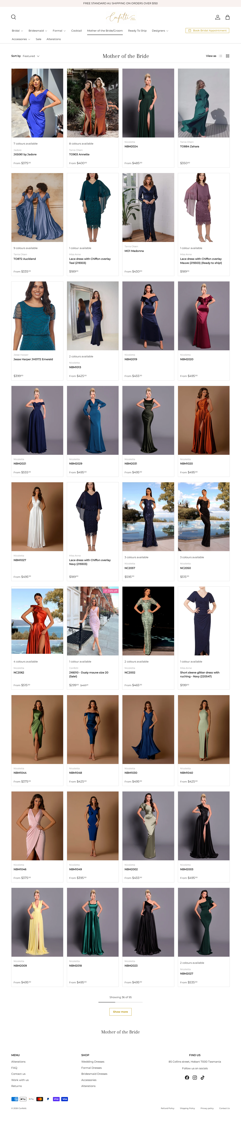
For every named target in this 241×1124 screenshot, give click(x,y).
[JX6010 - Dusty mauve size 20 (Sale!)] (93, 621)
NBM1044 (20, 772)
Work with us (20, 1080)
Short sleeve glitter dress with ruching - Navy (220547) (199, 674)
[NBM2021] (37, 420)
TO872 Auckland (25, 258)
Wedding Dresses (92, 1061)
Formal (57, 30)
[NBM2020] (204, 315)
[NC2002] (148, 621)
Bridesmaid (36, 30)
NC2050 (185, 568)
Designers (158, 30)
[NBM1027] (37, 516)
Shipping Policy (187, 1108)
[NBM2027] (204, 922)
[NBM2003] (204, 826)
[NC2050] (204, 516)
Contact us (18, 1073)
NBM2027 (186, 973)
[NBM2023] (148, 922)
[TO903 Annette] (93, 103)
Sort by (16, 56)
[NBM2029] (93, 420)
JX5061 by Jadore (25, 154)
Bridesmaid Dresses (94, 1073)
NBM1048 (75, 772)
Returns (16, 1086)
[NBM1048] (93, 729)
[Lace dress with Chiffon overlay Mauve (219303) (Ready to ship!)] (204, 207)
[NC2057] (148, 516)
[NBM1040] (204, 729)
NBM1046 (20, 869)
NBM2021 (20, 463)
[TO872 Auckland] (37, 207)
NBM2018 (75, 965)
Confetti (22, 1108)
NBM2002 (131, 869)
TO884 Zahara (189, 146)
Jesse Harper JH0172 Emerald (33, 359)
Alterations (54, 39)
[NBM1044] (37, 729)
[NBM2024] (148, 103)
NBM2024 (131, 146)
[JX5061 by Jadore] (37, 103)
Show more (120, 1011)
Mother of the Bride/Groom (105, 30)
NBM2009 (20, 965)
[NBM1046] (37, 826)
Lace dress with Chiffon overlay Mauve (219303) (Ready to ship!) (201, 261)
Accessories (19, 39)
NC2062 (19, 672)
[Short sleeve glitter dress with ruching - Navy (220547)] (204, 621)
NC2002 (130, 672)
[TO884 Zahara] (204, 103)
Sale (38, 39)
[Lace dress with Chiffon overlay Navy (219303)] (93, 516)
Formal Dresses (91, 1067)
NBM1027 (20, 560)
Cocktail (76, 30)
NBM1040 (186, 772)
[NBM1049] (93, 826)
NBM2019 (131, 359)
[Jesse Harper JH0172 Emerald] (37, 315)
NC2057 (130, 568)
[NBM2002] (148, 826)
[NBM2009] (37, 922)
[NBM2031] (148, 420)
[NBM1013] (93, 315)
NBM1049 (75, 869)
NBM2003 (186, 869)
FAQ (14, 1067)
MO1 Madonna (134, 251)
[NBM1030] (148, 729)
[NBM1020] (204, 420)
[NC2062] (37, 621)
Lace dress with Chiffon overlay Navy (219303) (90, 562)
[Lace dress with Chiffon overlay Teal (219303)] (93, 207)
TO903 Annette (79, 154)
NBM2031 (131, 463)
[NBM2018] (93, 922)
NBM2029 (75, 463)
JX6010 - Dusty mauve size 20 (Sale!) (88, 674)
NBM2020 (186, 359)
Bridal (16, 30)
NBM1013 (75, 367)
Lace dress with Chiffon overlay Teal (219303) (90, 261)
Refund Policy (167, 1108)
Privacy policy (207, 1108)
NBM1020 (186, 463)
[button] (227, 17)
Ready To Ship (137, 30)
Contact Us (224, 1108)
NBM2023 (131, 965)
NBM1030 (131, 772)
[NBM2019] (148, 315)
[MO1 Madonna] (148, 207)
